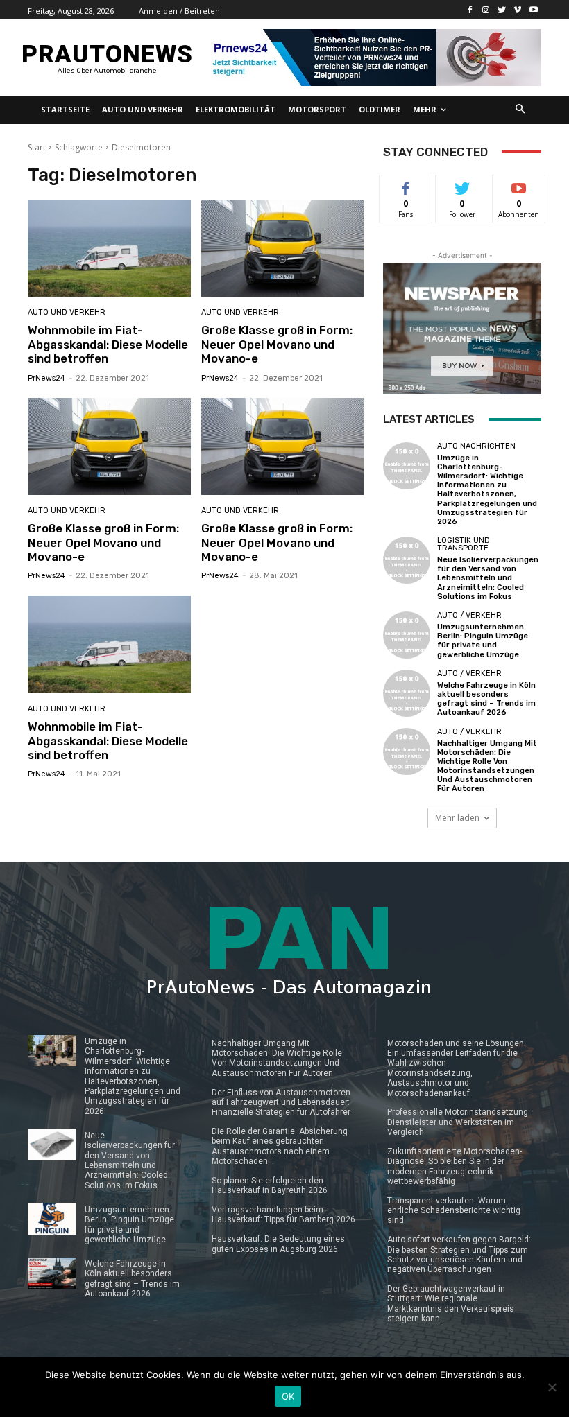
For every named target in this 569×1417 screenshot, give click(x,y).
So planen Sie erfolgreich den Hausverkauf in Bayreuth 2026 (270, 1185)
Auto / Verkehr (469, 615)
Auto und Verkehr (66, 312)
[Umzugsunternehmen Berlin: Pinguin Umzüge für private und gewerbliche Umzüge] (406, 635)
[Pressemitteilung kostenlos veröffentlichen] (373, 57)
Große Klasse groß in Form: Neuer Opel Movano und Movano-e (277, 344)
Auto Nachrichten (476, 446)
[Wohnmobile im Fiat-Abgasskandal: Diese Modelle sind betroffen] (109, 248)
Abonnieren (519, 185)
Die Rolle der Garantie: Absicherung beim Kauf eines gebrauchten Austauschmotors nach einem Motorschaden (280, 1146)
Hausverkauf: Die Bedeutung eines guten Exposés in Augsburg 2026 (278, 1243)
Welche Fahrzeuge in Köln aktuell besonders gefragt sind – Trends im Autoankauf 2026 (486, 699)
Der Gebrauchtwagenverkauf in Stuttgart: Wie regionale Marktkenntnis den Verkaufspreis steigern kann (450, 1303)
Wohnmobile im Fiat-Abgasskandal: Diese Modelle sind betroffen (108, 344)
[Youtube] (533, 10)
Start (37, 147)
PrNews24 (46, 378)
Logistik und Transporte (463, 544)
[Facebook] (470, 10)
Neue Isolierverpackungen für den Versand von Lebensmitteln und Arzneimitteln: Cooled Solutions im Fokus (487, 578)
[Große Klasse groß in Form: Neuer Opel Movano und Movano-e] (282, 248)
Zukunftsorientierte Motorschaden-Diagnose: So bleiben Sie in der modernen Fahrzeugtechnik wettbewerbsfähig (454, 1166)
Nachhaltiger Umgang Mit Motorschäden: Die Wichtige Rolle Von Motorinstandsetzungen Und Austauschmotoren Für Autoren (487, 766)
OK (288, 1396)
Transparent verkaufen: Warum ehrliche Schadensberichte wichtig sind (453, 1211)
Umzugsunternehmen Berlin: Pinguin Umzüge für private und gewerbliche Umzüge (482, 641)
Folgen (462, 185)
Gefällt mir (406, 190)
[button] (521, 110)
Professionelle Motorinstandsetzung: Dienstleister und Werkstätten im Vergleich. (458, 1122)
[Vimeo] (517, 10)
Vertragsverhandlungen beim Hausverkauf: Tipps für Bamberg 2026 (283, 1214)
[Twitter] (502, 10)
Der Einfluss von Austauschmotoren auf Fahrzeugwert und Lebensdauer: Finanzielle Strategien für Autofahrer (281, 1103)
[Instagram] (486, 10)
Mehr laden (457, 818)
